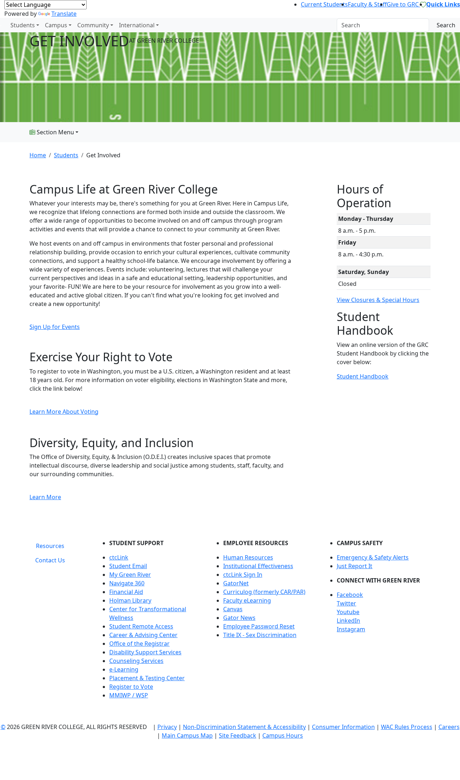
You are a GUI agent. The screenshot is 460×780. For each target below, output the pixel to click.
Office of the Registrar (139, 643)
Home (37, 155)
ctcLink (118, 557)
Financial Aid (126, 592)
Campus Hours (282, 735)
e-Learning (123, 669)
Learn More (45, 497)
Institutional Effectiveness (258, 566)
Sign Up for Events (54, 327)
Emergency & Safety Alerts (373, 557)
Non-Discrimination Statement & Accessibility (244, 727)
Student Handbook (362, 376)
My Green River (130, 575)
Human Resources (248, 557)
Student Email (128, 566)
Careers (449, 727)
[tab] (50, 546)
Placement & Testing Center (147, 678)
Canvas (233, 609)
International (137, 25)
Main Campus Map (187, 735)
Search (446, 25)
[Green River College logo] (1, 25)
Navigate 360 (126, 583)
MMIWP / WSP (128, 695)
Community (93, 25)
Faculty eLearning (247, 600)
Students (22, 25)
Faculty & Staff (367, 4)
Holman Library (130, 600)
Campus (56, 25)
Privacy (167, 727)
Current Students (324, 4)
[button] (384, 594)
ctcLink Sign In (242, 575)
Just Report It (354, 566)
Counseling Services (136, 661)
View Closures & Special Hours (378, 300)
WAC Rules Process (406, 727)
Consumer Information (343, 727)
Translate (64, 14)
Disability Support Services (145, 652)
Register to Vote (131, 687)
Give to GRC (403, 4)
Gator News (239, 618)
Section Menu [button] (54, 132)
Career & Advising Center (143, 635)
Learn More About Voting (63, 411)
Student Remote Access (141, 626)
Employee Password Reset (259, 626)
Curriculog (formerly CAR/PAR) (264, 592)
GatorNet (236, 583)
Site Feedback (237, 735)
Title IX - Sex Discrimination (259, 635)
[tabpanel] (264, 622)
